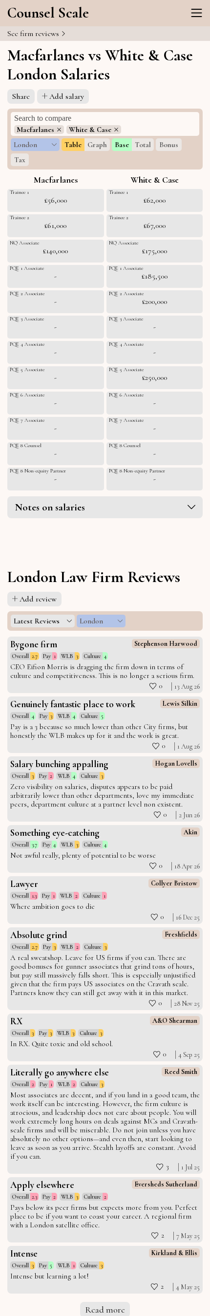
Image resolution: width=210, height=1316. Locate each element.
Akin (190, 832)
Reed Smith (180, 1072)
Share (21, 96)
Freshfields (181, 934)
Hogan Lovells (176, 763)
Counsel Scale (48, 13)
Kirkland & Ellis (174, 1253)
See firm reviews (34, 33)
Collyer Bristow (174, 883)
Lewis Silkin (180, 703)
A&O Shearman (174, 1020)
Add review (38, 599)
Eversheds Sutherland (165, 1184)
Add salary (66, 96)
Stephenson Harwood (165, 643)
